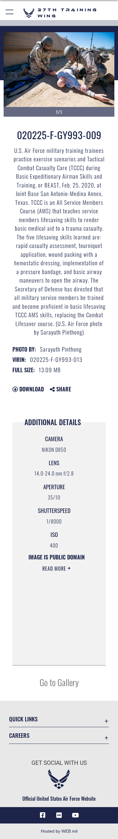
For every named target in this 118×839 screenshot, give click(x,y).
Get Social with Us (59, 762)
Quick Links (23, 718)
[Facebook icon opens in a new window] (42, 815)
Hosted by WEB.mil (59, 831)
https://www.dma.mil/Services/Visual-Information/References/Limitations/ (56, 653)
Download (31, 389)
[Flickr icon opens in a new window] (59, 815)
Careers (19, 735)
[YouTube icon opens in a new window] (75, 815)
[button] (10, 13)
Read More (55, 568)
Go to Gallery (59, 682)
